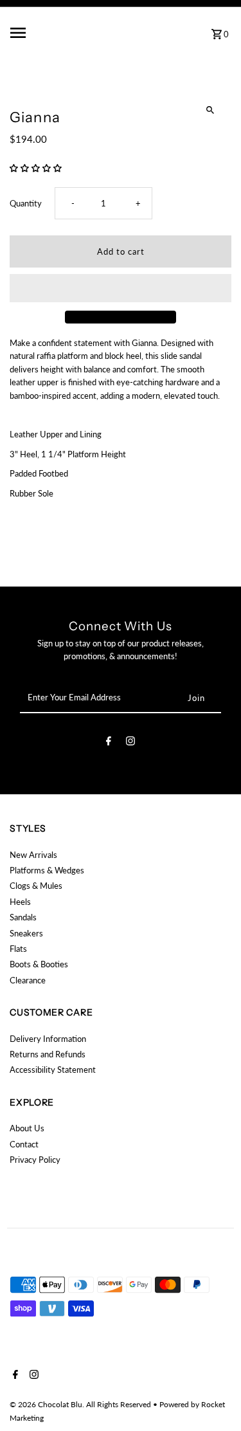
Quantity (26, 203)
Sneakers (26, 933)
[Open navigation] (47, 33)
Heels (20, 902)
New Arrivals (33, 855)
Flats (18, 948)
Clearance (28, 980)
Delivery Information (48, 1039)
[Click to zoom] (210, 110)
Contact (24, 1144)
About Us (27, 1128)
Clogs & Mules (36, 885)
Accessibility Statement (53, 1069)
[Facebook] (108, 742)
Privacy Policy (35, 1159)
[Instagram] (130, 742)
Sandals (23, 917)
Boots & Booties (39, 964)
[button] (37, 168)
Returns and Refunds (47, 1054)
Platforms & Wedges (47, 870)
